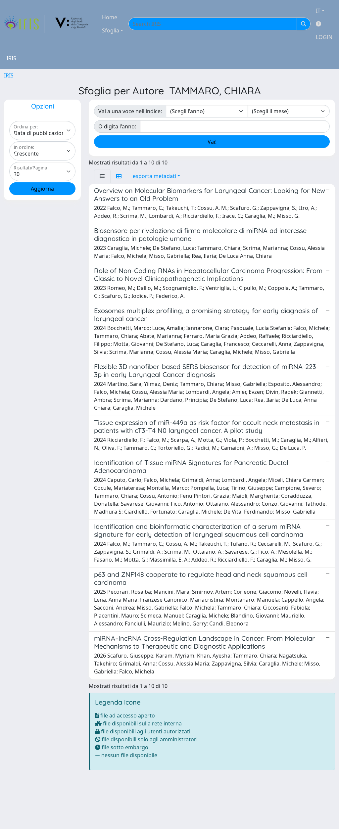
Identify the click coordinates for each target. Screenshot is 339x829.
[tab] (102, 176)
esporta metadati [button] (154, 176)
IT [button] (318, 10)
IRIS (9, 75)
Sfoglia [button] (110, 30)
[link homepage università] (72, 24)
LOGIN (324, 37)
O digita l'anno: (117, 126)
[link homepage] (24, 24)
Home (109, 17)
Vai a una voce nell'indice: (130, 111)
